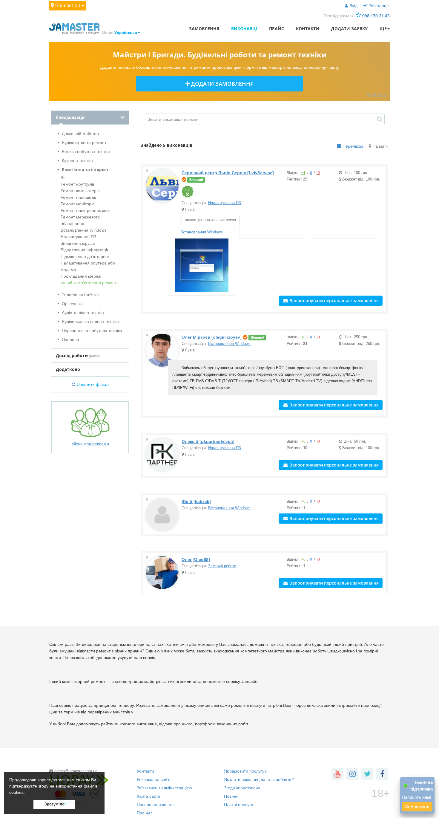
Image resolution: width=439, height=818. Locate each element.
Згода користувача (242, 787)
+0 (303, 337)
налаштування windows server (210, 220)
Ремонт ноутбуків (77, 184)
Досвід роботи (77, 355)
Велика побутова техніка (85, 151)
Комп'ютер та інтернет (85, 169)
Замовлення (204, 28)
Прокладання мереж (81, 276)
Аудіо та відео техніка (82, 312)
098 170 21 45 (375, 16)
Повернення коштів (155, 804)
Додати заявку (349, 28)
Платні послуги (238, 804)
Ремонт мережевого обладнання (80, 220)
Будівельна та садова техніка (90, 321)
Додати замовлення (222, 83)
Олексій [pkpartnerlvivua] (208, 441)
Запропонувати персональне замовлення (333, 300)
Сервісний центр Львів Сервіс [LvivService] (228, 172)
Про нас (145, 813)
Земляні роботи (222, 566)
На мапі (379, 146)
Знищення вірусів (78, 243)
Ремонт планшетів (78, 197)
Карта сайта (148, 796)
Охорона (70, 339)
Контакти (307, 28)
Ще (383, 28)
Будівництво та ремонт (83, 142)
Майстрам (377, 94)
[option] (188, 192)
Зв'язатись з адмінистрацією (164, 787)
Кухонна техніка (77, 160)
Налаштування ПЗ (78, 236)
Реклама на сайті (153, 779)
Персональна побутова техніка (91, 330)
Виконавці (244, 28)
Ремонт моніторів (77, 203)
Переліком (352, 146)
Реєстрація (379, 5)
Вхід (353, 5)
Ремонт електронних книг (85, 210)
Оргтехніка (72, 303)
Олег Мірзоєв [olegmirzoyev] (212, 337)
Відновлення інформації (84, 249)
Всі (63, 177)
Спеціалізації (70, 117)
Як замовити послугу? (245, 771)
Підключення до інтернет (85, 256)
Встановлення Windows (84, 230)
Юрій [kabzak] (196, 501)
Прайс (276, 28)
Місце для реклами (90, 443)
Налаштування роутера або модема (88, 266)
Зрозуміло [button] (54, 804)
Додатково (68, 369)
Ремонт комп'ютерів (80, 190)
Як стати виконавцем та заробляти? (259, 779)
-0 (318, 173)
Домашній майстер (80, 133)
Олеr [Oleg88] (196, 559)
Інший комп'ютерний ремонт (88, 282)
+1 (303, 173)
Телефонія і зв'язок (80, 294)
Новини (231, 796)
